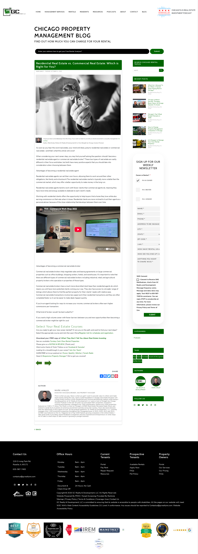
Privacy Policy (142, 307)
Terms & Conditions (86, 499)
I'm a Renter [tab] (146, 190)
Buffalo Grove (137, 361)
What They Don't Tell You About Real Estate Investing (83, 338)
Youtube (80, 347)
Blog (144, 12)
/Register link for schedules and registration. (96, 333)
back (38, 429)
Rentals (72, 12)
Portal (103, 464)
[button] (134, 405)
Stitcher (78, 353)
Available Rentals (137, 464)
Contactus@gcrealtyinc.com (161, 505)
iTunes (64, 353)
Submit (157, 51)
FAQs (132, 470)
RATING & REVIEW (56, 344)
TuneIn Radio (87, 353)
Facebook (71, 347)
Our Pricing (164, 470)
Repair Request (107, 470)
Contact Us (114, 499)
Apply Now (134, 467)
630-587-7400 (19, 469)
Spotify (71, 353)
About (123, 12)
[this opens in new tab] (165, 11)
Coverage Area (102, 499)
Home (38, 12)
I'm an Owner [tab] (147, 180)
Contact (134, 12)
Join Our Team (75, 350)
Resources (98, 12)
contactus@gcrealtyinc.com (24, 476)
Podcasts (111, 12)
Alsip (134, 357)
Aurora (139, 357)
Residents (84, 12)
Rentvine (111, 496)
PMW (77, 496)
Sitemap (60, 499)
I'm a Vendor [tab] (147, 199)
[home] (14, 12)
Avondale (145, 357)
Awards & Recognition (156, 357)
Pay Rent (104, 467)
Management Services (54, 12)
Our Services (164, 467)
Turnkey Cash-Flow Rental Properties (64, 341)
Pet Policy (134, 474)
